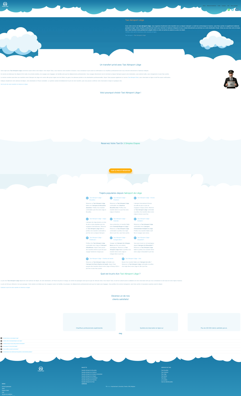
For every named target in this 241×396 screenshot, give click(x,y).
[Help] (229, 9)
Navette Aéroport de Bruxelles (89, 370)
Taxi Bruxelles (164, 370)
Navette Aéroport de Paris (88, 381)
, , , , (123, 386)
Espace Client (5, 390)
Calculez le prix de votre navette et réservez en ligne (15, 287)
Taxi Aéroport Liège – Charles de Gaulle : (101, 258)
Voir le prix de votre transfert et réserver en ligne (14, 84)
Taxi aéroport (129, 35)
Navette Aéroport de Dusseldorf (89, 378)
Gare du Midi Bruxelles (167, 381)
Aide (3, 392)
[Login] (232, 9)
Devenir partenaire (6, 386)
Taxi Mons (163, 378)
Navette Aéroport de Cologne (89, 376)
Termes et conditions (7, 394)
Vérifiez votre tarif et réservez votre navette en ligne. (141, 32)
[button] (120, 338)
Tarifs (3, 388)
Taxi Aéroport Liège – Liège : (98, 218)
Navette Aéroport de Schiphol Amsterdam (92, 374)
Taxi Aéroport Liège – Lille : (133, 258)
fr (236, 9)
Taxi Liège (163, 374)
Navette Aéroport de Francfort (89, 380)
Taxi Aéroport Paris (133, 77)
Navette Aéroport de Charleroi (89, 372)
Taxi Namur (164, 376)
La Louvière (164, 380)
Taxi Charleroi (164, 372)
